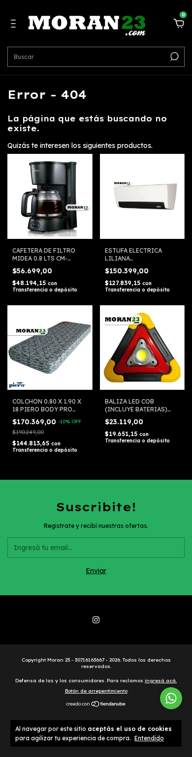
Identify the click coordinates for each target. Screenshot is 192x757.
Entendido (149, 738)
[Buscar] (173, 56)
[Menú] (15, 25)
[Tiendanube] (96, 704)
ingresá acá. (161, 680)
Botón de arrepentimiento (96, 691)
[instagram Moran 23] (96, 620)
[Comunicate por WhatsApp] (171, 698)
